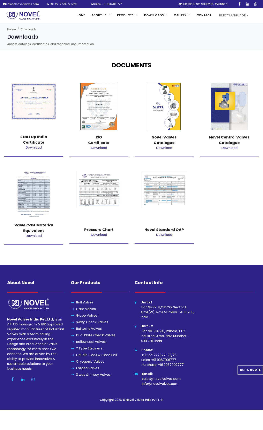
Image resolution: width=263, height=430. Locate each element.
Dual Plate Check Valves (95, 335)
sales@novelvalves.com (22, 4)
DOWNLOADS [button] (154, 15)
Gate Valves (86, 309)
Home (11, 29)
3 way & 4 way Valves (93, 374)
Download (33, 147)
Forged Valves (87, 368)
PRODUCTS (125, 15)
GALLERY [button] (180, 15)
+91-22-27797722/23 (63, 4)
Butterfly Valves (89, 328)
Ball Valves (84, 302)
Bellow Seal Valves (91, 341)
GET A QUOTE (250, 370)
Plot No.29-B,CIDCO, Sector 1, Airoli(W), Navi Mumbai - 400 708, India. (167, 312)
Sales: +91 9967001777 (107, 4)
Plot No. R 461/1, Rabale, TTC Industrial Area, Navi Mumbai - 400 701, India (165, 336)
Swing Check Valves (92, 322)
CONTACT (204, 15)
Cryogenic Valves (90, 361)
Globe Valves (86, 315)
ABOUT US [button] (99, 15)
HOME (80, 15)
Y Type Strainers (89, 348)
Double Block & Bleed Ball (96, 355)
